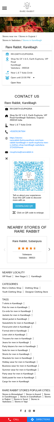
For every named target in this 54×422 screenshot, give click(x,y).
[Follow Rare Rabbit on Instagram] (29, 410)
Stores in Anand (33, 394)
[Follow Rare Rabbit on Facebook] (20, 410)
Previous (4, 250)
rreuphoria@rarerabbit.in (21, 152)
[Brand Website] (33, 410)
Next (49, 250)
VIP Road (6, 276)
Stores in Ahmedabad (12, 394)
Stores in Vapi (21, 401)
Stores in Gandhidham (30, 396)
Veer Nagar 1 (21, 276)
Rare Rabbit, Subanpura (27, 241)
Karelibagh (36, 276)
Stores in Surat (21, 399)
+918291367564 (17, 131)
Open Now (16, 82)
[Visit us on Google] (25, 410)
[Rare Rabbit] (27, 7)
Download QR (24, 206)
